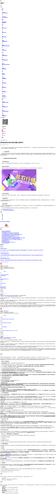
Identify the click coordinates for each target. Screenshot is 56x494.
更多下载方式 (4, 128)
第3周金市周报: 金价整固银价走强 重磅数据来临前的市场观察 (11, 238)
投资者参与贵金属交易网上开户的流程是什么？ (9, 242)
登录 (1, 117)
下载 (1, 5)
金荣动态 (7, 274)
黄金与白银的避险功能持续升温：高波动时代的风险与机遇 (10, 235)
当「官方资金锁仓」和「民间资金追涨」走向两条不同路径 (10, 233)
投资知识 (1, 322)
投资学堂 (3, 140)
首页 (1, 140)
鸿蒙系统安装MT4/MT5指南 (6, 241)
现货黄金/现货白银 (4, 326)
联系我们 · (1, 295)
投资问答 (1, 279)
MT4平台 (4, 287)
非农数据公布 (23, 195)
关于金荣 (1, 274)
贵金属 (6, 147)
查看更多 (1, 246)
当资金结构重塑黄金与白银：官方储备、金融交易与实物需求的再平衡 (12, 234)
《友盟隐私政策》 (7, 456)
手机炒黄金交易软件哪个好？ (6, 231)
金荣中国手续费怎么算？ (5, 240)
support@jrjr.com (6, 266)
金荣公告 (4, 274)
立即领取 (2, 294)
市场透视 (4, 322)
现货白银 (4, 283)
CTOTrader (4, 288)
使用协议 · (5, 295)
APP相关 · (11, 295)
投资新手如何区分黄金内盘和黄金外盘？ (9, 210)
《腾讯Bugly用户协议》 (8, 459)
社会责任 (1, 275)
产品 (1, 324)
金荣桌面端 (7, 330)
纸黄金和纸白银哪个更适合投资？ (8, 209)
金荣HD (4, 286)
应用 (1, 328)
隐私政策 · (8, 295)
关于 (1, 317)
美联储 (47, 153)
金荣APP (1, 286)
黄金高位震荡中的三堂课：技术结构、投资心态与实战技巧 (10, 232)
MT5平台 (1, 288)
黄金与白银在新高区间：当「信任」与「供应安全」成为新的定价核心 (12, 239)
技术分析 (7, 322)
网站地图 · (14, 295)
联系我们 (4, 275)
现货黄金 (1, 283)
